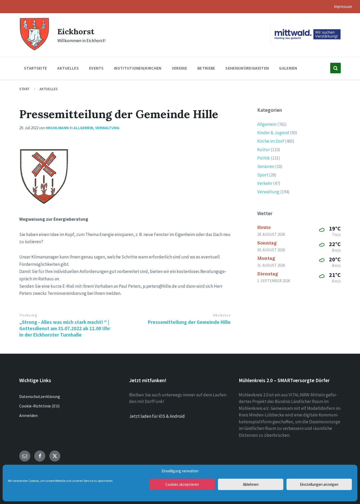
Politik (263, 158)
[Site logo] (34, 50)
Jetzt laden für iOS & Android (157, 416)
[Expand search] (335, 68)
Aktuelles (49, 89)
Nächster (222, 315)
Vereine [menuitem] (179, 68)
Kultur (263, 149)
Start (24, 89)
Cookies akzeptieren (182, 484)
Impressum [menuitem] (343, 6)
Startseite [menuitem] (35, 68)
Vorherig (28, 315)
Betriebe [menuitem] (206, 68)
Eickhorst (75, 31)
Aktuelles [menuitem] (68, 68)
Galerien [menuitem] (288, 68)
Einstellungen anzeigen (319, 484)
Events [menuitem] (96, 68)
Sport (262, 175)
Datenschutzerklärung (39, 396)
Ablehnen (251, 484)
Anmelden (28, 415)
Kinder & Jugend (273, 133)
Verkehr (264, 183)
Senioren (265, 166)
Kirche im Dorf (270, 141)
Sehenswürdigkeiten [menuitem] (247, 68)
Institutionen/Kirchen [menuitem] (138, 68)
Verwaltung (107, 127)
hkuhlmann (57, 127)
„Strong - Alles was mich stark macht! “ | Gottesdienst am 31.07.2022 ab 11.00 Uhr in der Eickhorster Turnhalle (64, 328)
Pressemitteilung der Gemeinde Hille (189, 322)
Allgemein (83, 127)
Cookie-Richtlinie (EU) (39, 406)
